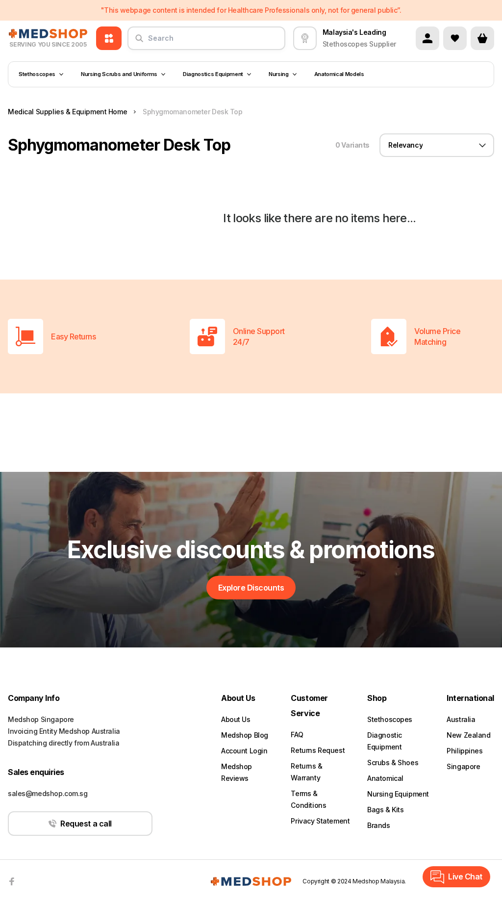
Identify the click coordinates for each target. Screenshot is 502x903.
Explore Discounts (251, 588)
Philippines (464, 751)
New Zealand (468, 735)
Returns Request (318, 750)
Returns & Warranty (306, 772)
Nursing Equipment (398, 794)
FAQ (297, 734)
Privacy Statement (320, 821)
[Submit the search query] (139, 42)
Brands (378, 825)
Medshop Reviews (236, 772)
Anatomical (385, 778)
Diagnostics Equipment (213, 74)
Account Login (244, 751)
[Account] (427, 38)
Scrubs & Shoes (392, 762)
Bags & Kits (385, 809)
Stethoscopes (37, 74)
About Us (236, 719)
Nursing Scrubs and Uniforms (119, 74)
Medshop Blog (244, 735)
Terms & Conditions (308, 799)
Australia (461, 719)
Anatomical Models (339, 74)
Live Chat (465, 876)
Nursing (279, 74)
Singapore (463, 766)
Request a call (85, 823)
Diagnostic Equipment (384, 741)
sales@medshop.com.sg (48, 793)
